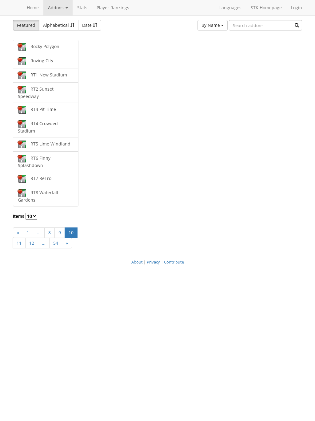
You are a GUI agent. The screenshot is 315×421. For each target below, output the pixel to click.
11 (19, 243)
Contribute (174, 262)
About (137, 262)
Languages (230, 7)
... (39, 232)
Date (87, 25)
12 (31, 243)
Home (33, 7)
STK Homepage (266, 7)
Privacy (153, 262)
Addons (56, 7)
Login (296, 7)
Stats (82, 7)
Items (19, 216)
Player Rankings (113, 7)
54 (55, 243)
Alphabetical (56, 25)
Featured (26, 25)
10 (71, 232)
